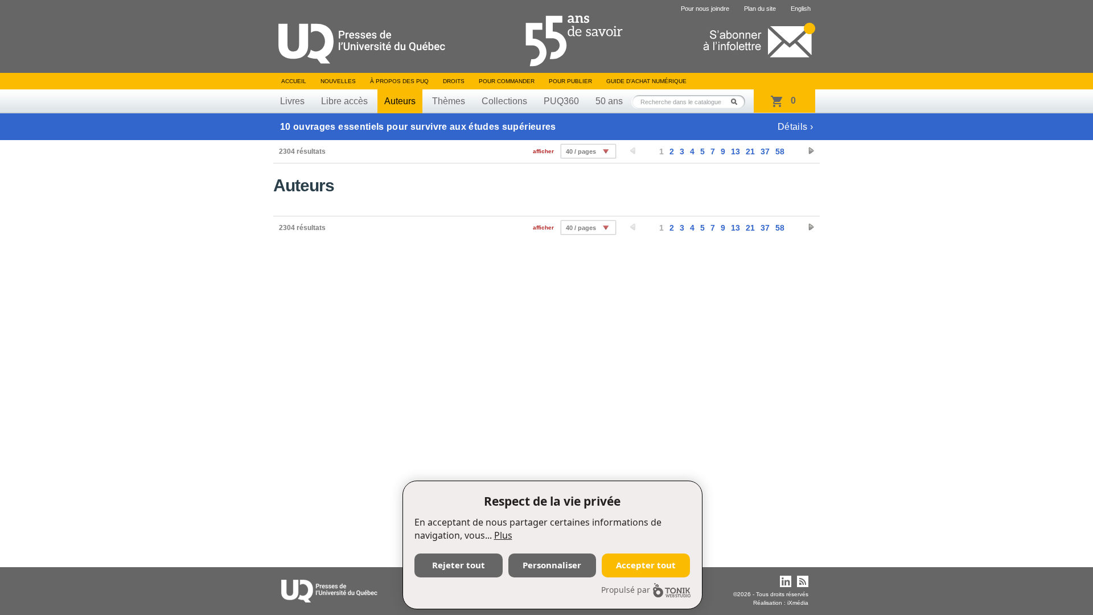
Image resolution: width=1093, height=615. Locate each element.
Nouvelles (338, 81)
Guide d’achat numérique (646, 81)
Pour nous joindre (705, 8)
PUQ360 (561, 101)
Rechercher (737, 102)
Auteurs (400, 101)
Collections (504, 101)
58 (779, 151)
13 (735, 151)
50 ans (609, 101)
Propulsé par (625, 589)
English (801, 8)
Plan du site (760, 8)
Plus (503, 535)
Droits (454, 81)
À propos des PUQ (399, 81)
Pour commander (507, 81)
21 (750, 151)
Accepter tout (646, 565)
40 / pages (581, 151)
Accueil (293, 81)
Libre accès (344, 101)
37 (765, 151)
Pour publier (570, 81)
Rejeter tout (458, 565)
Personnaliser (552, 565)
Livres (292, 101)
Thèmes (448, 101)
